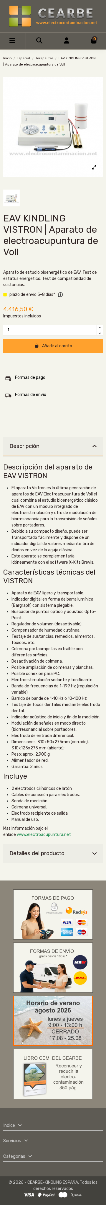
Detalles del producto (36, 853)
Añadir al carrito (57, 345)
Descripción (24, 446)
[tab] (53, 447)
